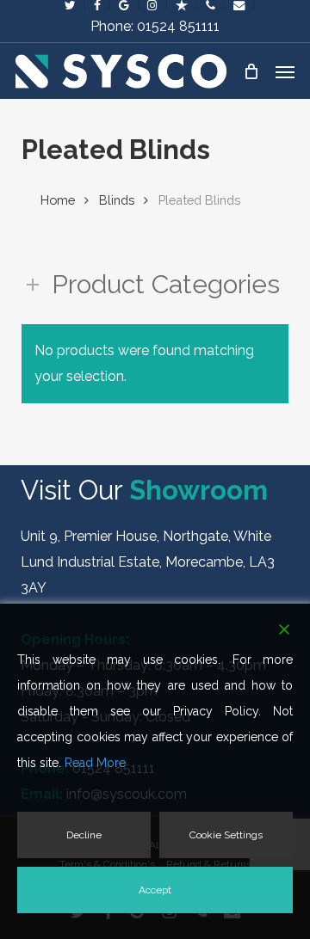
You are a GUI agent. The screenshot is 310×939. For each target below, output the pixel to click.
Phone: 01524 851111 (155, 26)
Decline (84, 835)
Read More (95, 763)
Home (57, 200)
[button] (285, 71)
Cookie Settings (226, 835)
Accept (155, 890)
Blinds (116, 200)
